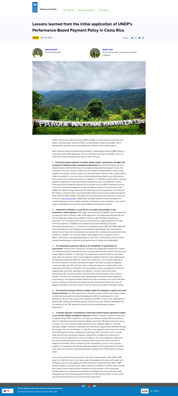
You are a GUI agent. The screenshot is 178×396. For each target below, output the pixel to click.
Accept (145, 391)
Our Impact (104, 10)
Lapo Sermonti (51, 49)
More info (53, 391)
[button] (69, 9)
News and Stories (86, 10)
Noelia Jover (107, 49)
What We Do (68, 10)
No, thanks (154, 391)
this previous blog (69, 198)
